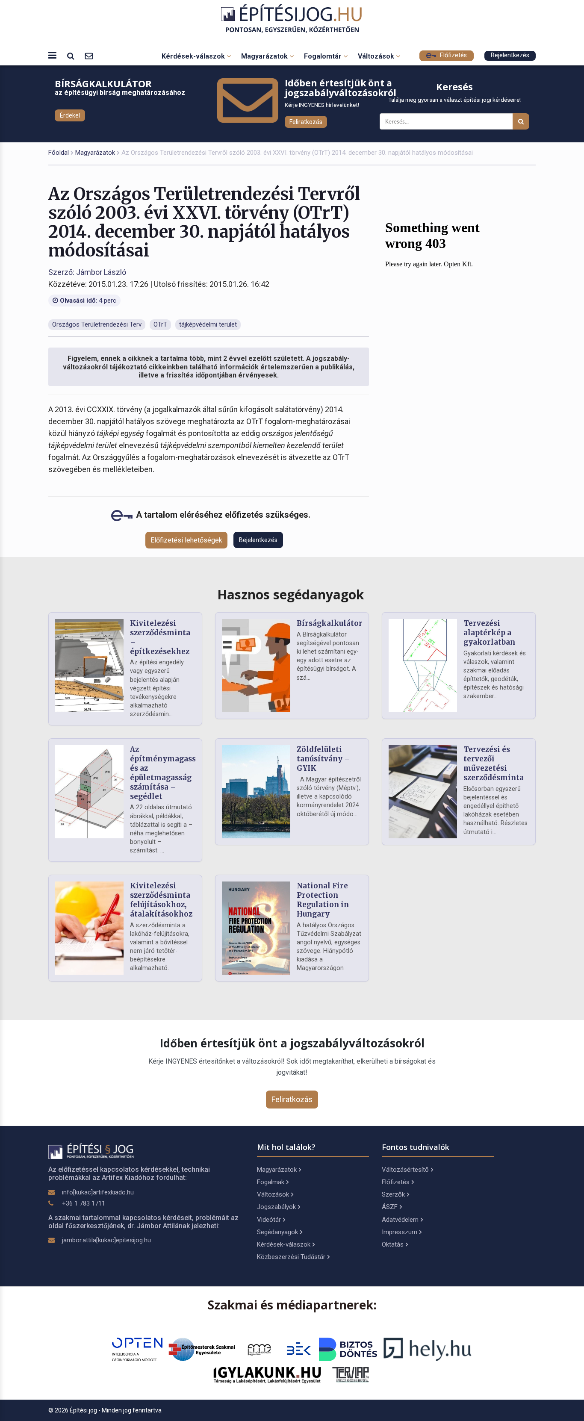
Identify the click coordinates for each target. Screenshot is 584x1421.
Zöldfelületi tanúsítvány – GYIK (323, 759)
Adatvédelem (400, 1219)
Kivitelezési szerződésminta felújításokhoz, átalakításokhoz (161, 899)
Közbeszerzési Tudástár (291, 1257)
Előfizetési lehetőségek (186, 540)
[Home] (292, 19)
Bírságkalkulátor (330, 623)
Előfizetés (452, 55)
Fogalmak (270, 1182)
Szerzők (393, 1194)
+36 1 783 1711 (83, 1203)
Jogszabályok (276, 1207)
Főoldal (58, 152)
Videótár (269, 1219)
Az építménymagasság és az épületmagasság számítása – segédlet (167, 773)
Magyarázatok (265, 56)
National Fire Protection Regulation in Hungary (323, 899)
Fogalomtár (323, 56)
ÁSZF (390, 1207)
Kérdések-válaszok (194, 56)
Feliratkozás (305, 121)
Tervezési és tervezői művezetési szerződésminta (493, 763)
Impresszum (399, 1232)
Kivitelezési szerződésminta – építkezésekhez (160, 637)
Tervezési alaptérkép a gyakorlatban (489, 633)
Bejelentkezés (510, 55)
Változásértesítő (405, 1169)
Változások (377, 56)
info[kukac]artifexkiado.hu (98, 1192)
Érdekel (70, 115)
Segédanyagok (277, 1232)
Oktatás (393, 1244)
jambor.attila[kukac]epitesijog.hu (106, 1240)
